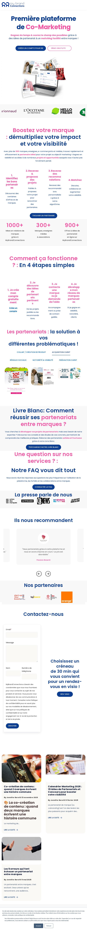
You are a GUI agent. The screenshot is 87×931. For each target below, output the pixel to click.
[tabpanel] (12, 189)
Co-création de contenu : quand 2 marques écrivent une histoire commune (20, 789)
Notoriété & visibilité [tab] (43, 360)
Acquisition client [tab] (61, 352)
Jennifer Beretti (14, 797)
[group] (40, 111)
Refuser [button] (48, 926)
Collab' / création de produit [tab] (31, 352)
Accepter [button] (38, 926)
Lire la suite (9, 830)
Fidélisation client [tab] (68, 360)
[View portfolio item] (16, 381)
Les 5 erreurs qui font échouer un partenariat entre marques (18, 871)
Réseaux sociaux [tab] (18, 360)
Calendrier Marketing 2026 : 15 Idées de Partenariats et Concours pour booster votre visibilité (65, 790)
